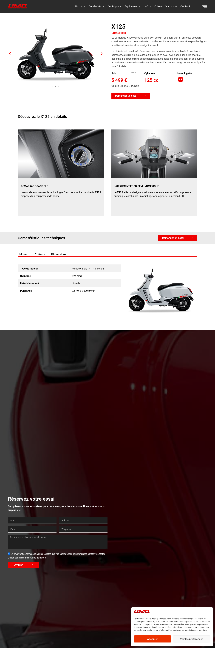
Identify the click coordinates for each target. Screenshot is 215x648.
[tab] (24, 254)
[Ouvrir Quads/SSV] (103, 6)
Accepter (152, 638)
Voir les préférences (191, 638)
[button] (10, 54)
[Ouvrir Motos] (84, 6)
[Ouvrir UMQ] (150, 6)
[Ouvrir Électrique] (121, 6)
